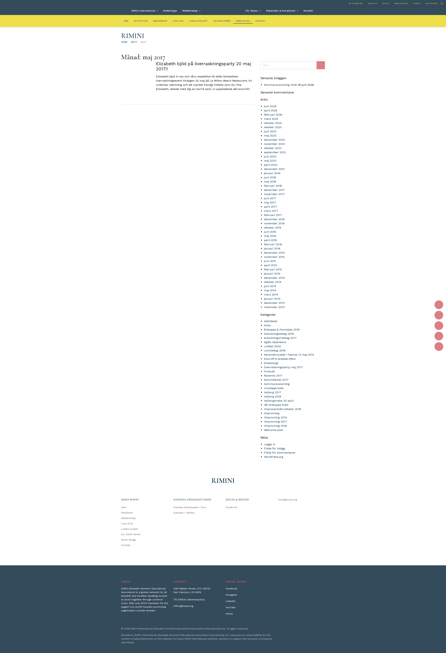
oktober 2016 (272, 227)
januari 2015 (272, 273)
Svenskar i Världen (184, 512)
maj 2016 (270, 236)
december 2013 (274, 303)
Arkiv (267, 325)
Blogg (385, 3)
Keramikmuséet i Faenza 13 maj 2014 (289, 354)
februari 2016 (273, 244)
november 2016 (274, 223)
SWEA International (143, 10)
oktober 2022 (273, 148)
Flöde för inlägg (274, 448)
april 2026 (270, 110)
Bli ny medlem (356, 3)
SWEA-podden (401, 3)
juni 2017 (270, 198)
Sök (441, 3)
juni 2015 (270, 261)
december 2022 (274, 139)
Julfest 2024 (272, 346)
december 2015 (274, 252)
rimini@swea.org (287, 499)
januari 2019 (272, 173)
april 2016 (270, 240)
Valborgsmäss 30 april (279, 400)
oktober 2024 (273, 123)
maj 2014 (270, 290)
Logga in (269, 444)
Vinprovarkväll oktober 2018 (282, 409)
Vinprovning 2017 (275, 421)
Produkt (269, 371)
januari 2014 (272, 298)
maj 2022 (270, 160)
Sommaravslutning (277, 384)
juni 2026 (270, 106)
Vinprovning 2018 (275, 425)
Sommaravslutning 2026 (280, 84)
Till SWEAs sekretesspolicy (189, 599)
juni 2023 (270, 131)
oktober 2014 (272, 282)
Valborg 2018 (272, 396)
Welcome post (273, 430)
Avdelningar (170, 10)
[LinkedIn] (439, 325)
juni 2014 (270, 286)
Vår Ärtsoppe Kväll (276, 405)
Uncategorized (273, 388)
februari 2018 (273, 185)
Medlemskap (190, 10)
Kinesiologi (271, 363)
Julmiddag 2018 (274, 350)
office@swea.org (183, 606)
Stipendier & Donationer (280, 10)
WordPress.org (273, 456)
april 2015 (270, 265)
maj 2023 (270, 135)
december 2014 (274, 277)
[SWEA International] (223, 9)
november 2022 (274, 144)
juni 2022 (270, 156)
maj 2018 (270, 181)
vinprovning (271, 413)
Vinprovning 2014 (275, 417)
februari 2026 (273, 114)
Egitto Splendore (275, 342)
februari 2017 (273, 215)
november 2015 (274, 257)
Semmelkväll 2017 (276, 379)
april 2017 (270, 206)
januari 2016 (272, 248)
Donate (416, 3)
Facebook (231, 507)
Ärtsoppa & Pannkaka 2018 (281, 329)
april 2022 (270, 164)
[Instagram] (439, 315)
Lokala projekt (198, 21)
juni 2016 (270, 231)
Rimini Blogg (243, 21)
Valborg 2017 (272, 392)
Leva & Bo (178, 21)
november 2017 (274, 194)
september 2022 (275, 152)
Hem (126, 21)
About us (372, 3)
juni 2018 (270, 177)
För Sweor (252, 10)
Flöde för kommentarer (280, 452)
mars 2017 (271, 210)
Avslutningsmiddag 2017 (280, 338)
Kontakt (308, 10)
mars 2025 (271, 118)
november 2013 (274, 307)
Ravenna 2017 (273, 375)
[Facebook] (439, 304)
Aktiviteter (431, 3)
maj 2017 (270, 202)
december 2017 (274, 190)
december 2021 (274, 169)
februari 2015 (273, 269)
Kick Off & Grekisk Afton (280, 358)
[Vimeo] (439, 346)
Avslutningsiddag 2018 (279, 333)
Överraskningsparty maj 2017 (283, 367)
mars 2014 (271, 294)
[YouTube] (439, 336)
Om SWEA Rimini (221, 21)
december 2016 (274, 219)
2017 (134, 42)
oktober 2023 (273, 127)
